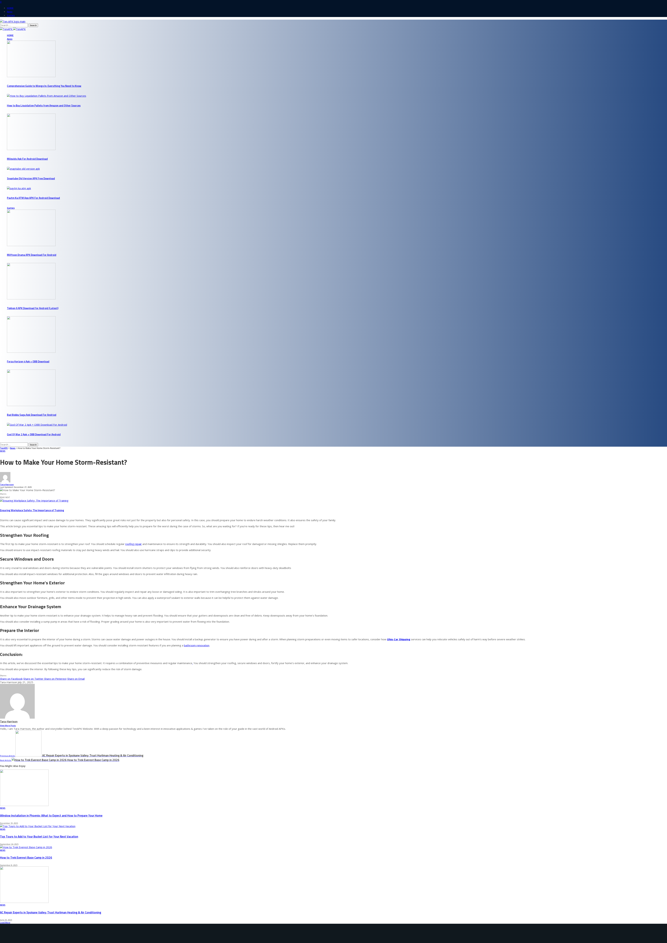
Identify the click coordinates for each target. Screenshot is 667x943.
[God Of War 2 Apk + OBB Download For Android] (37, 424)
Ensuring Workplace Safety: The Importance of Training (32, 510)
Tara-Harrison (7, 484)
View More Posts (8, 725)
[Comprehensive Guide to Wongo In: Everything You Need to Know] (31, 76)
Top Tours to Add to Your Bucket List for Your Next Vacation (39, 836)
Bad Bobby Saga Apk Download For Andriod (31, 415)
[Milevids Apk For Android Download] (31, 149)
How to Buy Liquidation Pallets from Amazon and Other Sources (44, 105)
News (2, 451)
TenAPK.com (25, 941)
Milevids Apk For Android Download (27, 159)
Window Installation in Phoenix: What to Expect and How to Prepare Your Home (51, 815)
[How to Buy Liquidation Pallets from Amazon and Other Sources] (46, 95)
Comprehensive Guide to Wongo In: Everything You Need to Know (44, 86)
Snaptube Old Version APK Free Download (31, 178)
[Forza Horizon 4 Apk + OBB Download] (31, 351)
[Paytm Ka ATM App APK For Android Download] (19, 188)
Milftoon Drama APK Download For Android (31, 255)
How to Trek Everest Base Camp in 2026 (26, 857)
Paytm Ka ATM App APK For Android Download (33, 198)
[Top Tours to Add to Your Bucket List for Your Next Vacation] (37, 826)
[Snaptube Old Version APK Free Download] (23, 168)
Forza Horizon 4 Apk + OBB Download (28, 361)
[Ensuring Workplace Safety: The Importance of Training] (34, 500)
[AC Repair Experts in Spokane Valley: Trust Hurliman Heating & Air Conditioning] (24, 902)
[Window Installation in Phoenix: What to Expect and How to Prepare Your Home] (24, 805)
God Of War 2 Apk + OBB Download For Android (34, 434)
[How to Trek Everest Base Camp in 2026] (26, 847)
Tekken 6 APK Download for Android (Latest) (32, 308)
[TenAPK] (13, 29)
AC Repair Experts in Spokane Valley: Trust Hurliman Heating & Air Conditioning (50, 912)
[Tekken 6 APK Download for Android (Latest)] (31, 298)
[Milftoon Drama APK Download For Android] (31, 245)
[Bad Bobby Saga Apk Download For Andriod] (31, 405)
